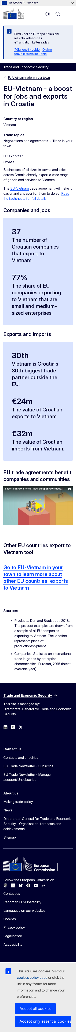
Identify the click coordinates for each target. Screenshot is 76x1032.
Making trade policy (18, 802)
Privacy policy (14, 927)
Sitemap (9, 837)
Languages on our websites (24, 910)
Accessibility (12, 944)
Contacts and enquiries (20, 757)
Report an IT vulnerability (22, 902)
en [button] (47, 14)
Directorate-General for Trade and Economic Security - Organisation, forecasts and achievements (37, 824)
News (7, 810)
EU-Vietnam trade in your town (29, 77)
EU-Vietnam (19, 188)
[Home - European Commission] (13, 13)
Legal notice (12, 936)
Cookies (9, 919)
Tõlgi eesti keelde (27, 49)
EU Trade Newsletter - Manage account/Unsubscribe (27, 777)
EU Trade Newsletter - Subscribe (28, 766)
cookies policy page (32, 977)
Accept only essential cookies (45, 1021)
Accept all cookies (35, 1008)
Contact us (11, 893)
